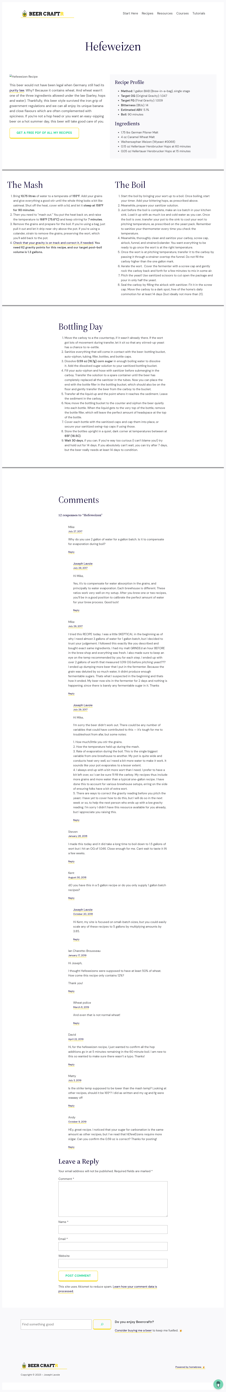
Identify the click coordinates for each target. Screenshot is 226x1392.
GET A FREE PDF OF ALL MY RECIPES (44, 133)
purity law (17, 90)
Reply (71, 552)
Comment (66, 1179)
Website (64, 1256)
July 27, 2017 (75, 531)
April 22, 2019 (75, 1039)
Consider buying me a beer (133, 1330)
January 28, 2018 (77, 836)
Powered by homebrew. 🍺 (190, 1367)
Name (63, 1222)
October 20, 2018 (83, 914)
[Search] (102, 1324)
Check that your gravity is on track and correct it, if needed (53, 243)
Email (63, 1239)
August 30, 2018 (77, 877)
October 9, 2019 (77, 1121)
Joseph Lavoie (83, 564)
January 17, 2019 (77, 955)
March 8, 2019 (81, 1007)
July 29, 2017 (80, 568)
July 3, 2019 (74, 1080)
